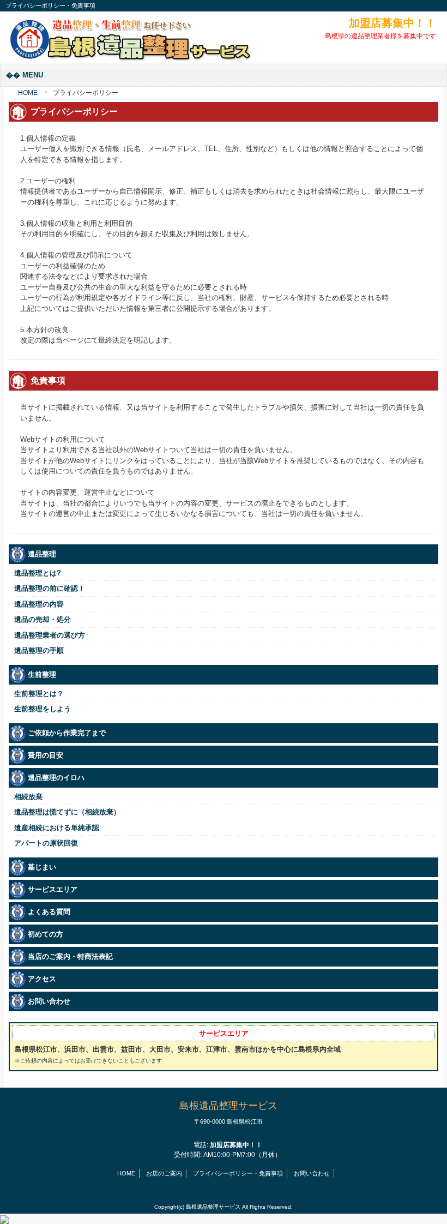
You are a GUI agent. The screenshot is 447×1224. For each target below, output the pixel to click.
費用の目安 (45, 755)
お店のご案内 (164, 1173)
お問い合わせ (49, 1001)
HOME (28, 93)
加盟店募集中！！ (392, 23)
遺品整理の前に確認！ (49, 588)
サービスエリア (52, 889)
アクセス (42, 979)
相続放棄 (28, 797)
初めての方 (45, 934)
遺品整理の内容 (39, 604)
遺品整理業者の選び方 (49, 635)
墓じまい (42, 867)
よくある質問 (49, 912)
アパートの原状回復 (46, 843)
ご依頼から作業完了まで (67, 733)
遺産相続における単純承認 (56, 828)
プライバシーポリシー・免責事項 (238, 1173)
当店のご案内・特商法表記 (70, 956)
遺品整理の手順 (39, 650)
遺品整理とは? (37, 573)
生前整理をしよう (42, 709)
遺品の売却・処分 (42, 619)
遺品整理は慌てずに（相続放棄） (67, 812)
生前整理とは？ (39, 693)
